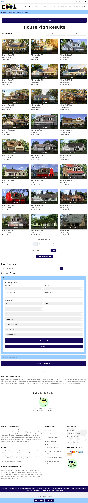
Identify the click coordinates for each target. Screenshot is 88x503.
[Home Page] (25, 6)
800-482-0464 (5, 1)
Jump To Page (36, 250)
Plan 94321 (65, 230)
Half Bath (49, 309)
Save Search (44, 363)
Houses (45, 7)
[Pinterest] (76, 1)
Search (37, 7)
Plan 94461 (37, 80)
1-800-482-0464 (75, 437)
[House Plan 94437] (44, 196)
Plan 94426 (37, 105)
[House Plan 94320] (73, 96)
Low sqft (8, 285)
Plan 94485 (66, 130)
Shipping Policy (51, 441)
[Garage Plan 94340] (73, 171)
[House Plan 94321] (73, 221)
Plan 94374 (37, 155)
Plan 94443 (66, 55)
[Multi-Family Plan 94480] (73, 196)
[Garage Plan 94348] (44, 171)
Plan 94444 (8, 130)
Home (4, 12)
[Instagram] (82, 1)
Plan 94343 (8, 205)
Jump (53, 250)
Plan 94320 (66, 105)
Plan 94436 (8, 180)
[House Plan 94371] (15, 71)
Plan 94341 (37, 130)
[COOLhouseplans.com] (9, 7)
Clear (44, 346)
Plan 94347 (8, 230)
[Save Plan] (4, 41)
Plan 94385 (66, 80)
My (32, 7)
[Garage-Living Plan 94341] (44, 121)
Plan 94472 (37, 55)
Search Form (45, 20)
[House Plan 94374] (44, 146)
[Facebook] (79, 1)
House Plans (11, 12)
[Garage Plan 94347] (15, 221)
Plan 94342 (8, 155)
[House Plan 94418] (73, 146)
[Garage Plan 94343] (15, 196)
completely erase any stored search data (50, 490)
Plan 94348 (37, 180)
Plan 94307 (8, 105)
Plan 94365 (37, 230)
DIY (70, 7)
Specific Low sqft (10, 292)
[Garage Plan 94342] (15, 146)
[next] (58, 244)
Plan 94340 (66, 180)
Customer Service (52, 437)
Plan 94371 (8, 80)
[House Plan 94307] (15, 96)
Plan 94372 (8, 55)
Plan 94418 (65, 155)
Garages (53, 7)
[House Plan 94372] (15, 46)
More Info (77, 7)
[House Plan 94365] (44, 221)
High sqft (47, 285)
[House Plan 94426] (44, 96)
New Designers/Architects (54, 457)
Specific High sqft (49, 292)
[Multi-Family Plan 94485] (73, 121)
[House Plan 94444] (15, 121)
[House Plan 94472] (44, 46)
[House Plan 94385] (73, 71)
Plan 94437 (37, 205)
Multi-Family (62, 7)
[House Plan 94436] (15, 171)
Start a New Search (44, 256)
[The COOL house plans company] (44, 402)
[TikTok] (85, 1)
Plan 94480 (66, 205)
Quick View (15, 52)
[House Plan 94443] (73, 46)
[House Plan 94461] (44, 71)
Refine (50, 500)
